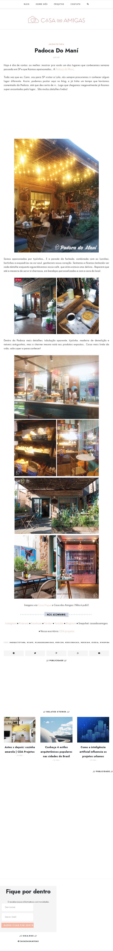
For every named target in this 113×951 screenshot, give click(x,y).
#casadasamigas (44, 642)
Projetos (59, 4)
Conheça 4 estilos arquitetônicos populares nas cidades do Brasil (56, 751)
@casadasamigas (28, 941)
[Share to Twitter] (35, 653)
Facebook (36, 623)
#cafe (30, 642)
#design (85, 642)
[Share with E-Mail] (99, 653)
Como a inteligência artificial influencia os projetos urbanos (93, 751)
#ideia (95, 642)
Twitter (48, 623)
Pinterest (24, 623)
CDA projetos (66, 631)
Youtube (59, 623)
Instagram (11, 623)
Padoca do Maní (64, 69)
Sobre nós (42, 4)
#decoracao (72, 642)
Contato (76, 4)
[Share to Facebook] (14, 653)
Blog (26, 4)
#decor (59, 642)
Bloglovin (71, 623)
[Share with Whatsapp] (78, 653)
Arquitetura (56, 44)
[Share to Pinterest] (56, 653)
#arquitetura (17, 642)
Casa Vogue (44, 605)
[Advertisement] (56, 114)
